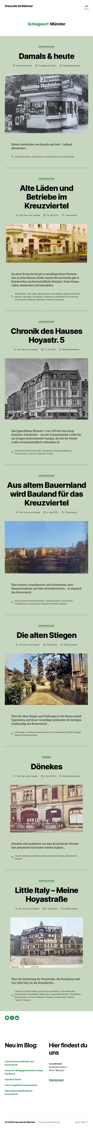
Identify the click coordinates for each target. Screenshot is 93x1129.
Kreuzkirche (75, 994)
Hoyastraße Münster (62, 450)
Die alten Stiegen (46, 635)
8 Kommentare (70, 644)
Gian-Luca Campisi (31, 215)
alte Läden (32, 294)
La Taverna (32, 453)
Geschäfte (26, 296)
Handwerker (49, 296)
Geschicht (49, 156)
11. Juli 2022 (49, 349)
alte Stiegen (20, 732)
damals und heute (23, 156)
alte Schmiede (44, 294)
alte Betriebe (21, 294)
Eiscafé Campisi (30, 991)
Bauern (18, 601)
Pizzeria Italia (60, 997)
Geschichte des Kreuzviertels (40, 732)
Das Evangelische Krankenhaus (21, 1085)
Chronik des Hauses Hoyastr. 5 (46, 335)
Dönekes (46, 757)
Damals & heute (46, 56)
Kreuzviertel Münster (19, 6)
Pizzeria (49, 453)
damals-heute (37, 156)
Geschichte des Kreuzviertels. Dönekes (47, 856)
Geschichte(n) (46, 47)
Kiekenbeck (60, 296)
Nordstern (59, 299)
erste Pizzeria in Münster (49, 991)
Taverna (26, 1000)
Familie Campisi (22, 856)
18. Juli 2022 (52, 215)
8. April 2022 (50, 776)
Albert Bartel (26, 65)
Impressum (56, 1080)
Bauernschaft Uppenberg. (33, 601)
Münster (70, 156)
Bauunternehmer (53, 601)
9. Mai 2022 (51, 644)
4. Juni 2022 (52, 512)
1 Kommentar (71, 215)
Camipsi (18, 991)
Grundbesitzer (21, 603)
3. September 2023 (47, 65)
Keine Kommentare (71, 65)
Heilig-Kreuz (44, 994)
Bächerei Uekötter (72, 294)
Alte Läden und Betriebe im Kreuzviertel (46, 196)
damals (18, 296)
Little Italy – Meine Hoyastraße (46, 894)
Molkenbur (41, 299)
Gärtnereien (67, 601)
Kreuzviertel (60, 156)
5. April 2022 (52, 908)
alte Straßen (57, 294)
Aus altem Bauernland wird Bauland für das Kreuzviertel (46, 493)
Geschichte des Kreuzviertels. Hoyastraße (33, 450)
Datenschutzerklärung (49, 1122)
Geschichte (37, 296)
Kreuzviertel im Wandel (25, 299)
